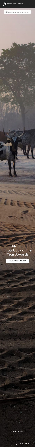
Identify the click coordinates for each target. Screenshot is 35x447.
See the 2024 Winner (17, 261)
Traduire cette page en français (18, 12)
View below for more (17, 431)
